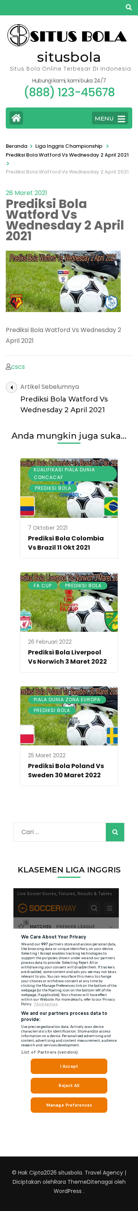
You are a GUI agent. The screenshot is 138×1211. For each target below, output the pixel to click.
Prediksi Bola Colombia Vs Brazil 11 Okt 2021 (66, 543)
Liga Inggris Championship (68, 146)
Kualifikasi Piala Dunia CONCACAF (64, 473)
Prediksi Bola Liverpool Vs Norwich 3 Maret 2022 (67, 657)
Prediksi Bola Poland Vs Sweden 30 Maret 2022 (66, 771)
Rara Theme (70, 1182)
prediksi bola (53, 488)
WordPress (68, 1191)
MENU (104, 118)
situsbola (69, 56)
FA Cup (43, 585)
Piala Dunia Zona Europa (67, 699)
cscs (18, 366)
